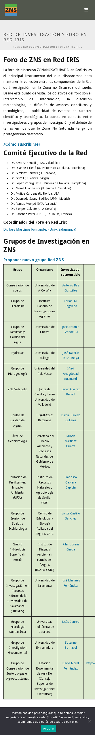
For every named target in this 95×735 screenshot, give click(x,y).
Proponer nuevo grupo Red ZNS (33, 259)
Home (16, 47)
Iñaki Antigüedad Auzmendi (71, 373)
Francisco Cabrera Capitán (71, 482)
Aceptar (48, 728)
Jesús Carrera (71, 621)
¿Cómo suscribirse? (21, 144)
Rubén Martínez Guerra (71, 441)
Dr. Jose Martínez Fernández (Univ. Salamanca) (39, 229)
